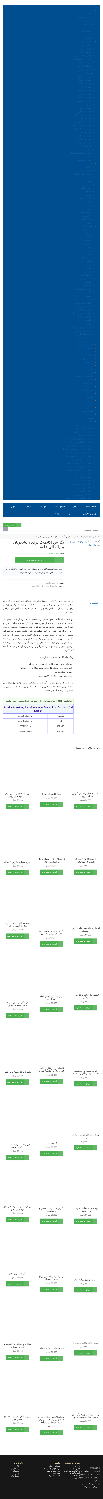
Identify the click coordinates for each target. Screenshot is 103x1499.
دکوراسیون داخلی (85, 362)
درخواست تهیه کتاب (72, 1471)
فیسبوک (17, 1471)
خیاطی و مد (86, 52)
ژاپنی (89, 254)
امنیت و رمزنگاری (83, 306)
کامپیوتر (89, 261)
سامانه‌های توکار (84, 331)
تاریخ (89, 195)
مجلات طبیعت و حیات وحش (78, 498)
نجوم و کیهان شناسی (82, 174)
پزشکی (88, 184)
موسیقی (87, 28)
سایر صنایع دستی (83, 69)
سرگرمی (89, 400)
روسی (88, 247)
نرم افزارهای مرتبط (52, 1468)
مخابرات (87, 149)
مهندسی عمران (84, 80)
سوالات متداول (54, 1466)
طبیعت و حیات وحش (84, 376)
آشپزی (90, 369)
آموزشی (89, 397)
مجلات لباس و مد (83, 428)
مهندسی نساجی (84, 139)
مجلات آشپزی (85, 491)
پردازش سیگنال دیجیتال (80, 153)
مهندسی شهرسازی (82, 115)
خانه (98, 536)
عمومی (88, 223)
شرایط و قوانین (53, 1471)
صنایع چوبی (86, 45)
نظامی (90, 379)
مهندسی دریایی (84, 136)
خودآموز (89, 372)
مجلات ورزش (85, 487)
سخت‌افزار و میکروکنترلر (80, 327)
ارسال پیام (16, 1476)
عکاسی (88, 14)
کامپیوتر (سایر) (84, 341)
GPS (89, 156)
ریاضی (88, 167)
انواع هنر (87, 38)
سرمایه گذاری (87, 390)
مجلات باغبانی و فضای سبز (79, 446)
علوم (91, 163)
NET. (88, 292)
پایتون (88, 282)
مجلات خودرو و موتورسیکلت (78, 470)
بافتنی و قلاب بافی (83, 55)
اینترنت (90, 393)
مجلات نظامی (85, 477)
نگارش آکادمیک (51, 586)
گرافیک (88, 21)
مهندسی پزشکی (84, 94)
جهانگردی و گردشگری (83, 348)
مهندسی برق (85, 87)
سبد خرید (56, 1473)
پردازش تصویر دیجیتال (81, 313)
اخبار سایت (75, 1468)
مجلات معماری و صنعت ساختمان (76, 449)
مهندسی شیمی (84, 97)
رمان (91, 404)
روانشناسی (86, 216)
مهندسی (89, 73)
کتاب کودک (88, 407)
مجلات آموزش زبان (82, 494)
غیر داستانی (88, 414)
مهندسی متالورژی (83, 129)
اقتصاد (88, 202)
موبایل (88, 324)
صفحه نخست (87, 7)
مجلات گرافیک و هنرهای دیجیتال (77, 439)
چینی (89, 250)
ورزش (90, 351)
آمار (89, 205)
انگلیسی (87, 229)
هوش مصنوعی (84, 310)
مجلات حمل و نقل (83, 473)
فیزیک (88, 170)
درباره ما (76, 1466)
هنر (92, 10)
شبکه (89, 299)
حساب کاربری (54, 1475)
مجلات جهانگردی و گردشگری (78, 463)
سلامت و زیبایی (86, 358)
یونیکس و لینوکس (83, 317)
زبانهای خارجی (87, 226)
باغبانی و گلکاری (86, 344)
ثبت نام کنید (85, 521)
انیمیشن (87, 24)
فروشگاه (76, 1475)
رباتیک (88, 104)
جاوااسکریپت (85, 275)
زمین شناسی (85, 188)
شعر (89, 34)
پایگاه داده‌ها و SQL (82, 303)
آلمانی (88, 236)
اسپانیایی (87, 240)
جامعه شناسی (85, 212)
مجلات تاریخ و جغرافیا (81, 484)
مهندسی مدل (85, 142)
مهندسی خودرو (84, 108)
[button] (85, 806)
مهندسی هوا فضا (84, 90)
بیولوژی (87, 181)
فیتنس (90, 355)
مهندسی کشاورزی (83, 122)
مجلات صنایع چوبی (83, 425)
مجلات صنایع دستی (82, 432)
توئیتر (18, 1473)
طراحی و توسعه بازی (81, 289)
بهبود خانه (89, 365)
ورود (98, 521)
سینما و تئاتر (86, 31)
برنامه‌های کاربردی (83, 334)
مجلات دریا (86, 480)
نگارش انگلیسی (37, 586)
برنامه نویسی (85, 278)
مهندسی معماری (83, 76)
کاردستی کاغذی (84, 62)
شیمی (88, 177)
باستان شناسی (84, 198)
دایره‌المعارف (87, 383)
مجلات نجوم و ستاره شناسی (78, 456)
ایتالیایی (88, 243)
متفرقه (90, 418)
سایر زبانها (86, 257)
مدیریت (90, 386)
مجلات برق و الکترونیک (81, 466)
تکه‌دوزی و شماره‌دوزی (81, 59)
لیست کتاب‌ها (74, 1473)
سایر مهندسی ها (84, 160)
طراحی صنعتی (84, 101)
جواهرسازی (86, 48)
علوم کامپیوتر (85, 337)
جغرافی (87, 191)
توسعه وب (86, 285)
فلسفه (88, 209)
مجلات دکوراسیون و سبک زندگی (77, 442)
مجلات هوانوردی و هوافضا (79, 452)
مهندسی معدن (84, 132)
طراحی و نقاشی (84, 17)
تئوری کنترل (85, 146)
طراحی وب (86, 271)
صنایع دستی (88, 41)
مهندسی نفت (85, 118)
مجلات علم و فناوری (82, 459)
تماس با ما (76, 1478)
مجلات (90, 421)
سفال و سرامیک (84, 66)
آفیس (88, 268)
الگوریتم (87, 320)
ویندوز (88, 296)
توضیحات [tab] (94, 603)
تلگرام (17, 1466)
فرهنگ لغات (85, 219)
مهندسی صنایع (84, 111)
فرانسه (88, 233)
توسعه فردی (87, 411)
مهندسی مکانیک (84, 83)
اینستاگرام (16, 1469)
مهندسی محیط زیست (81, 125)
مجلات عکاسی (84, 435)
